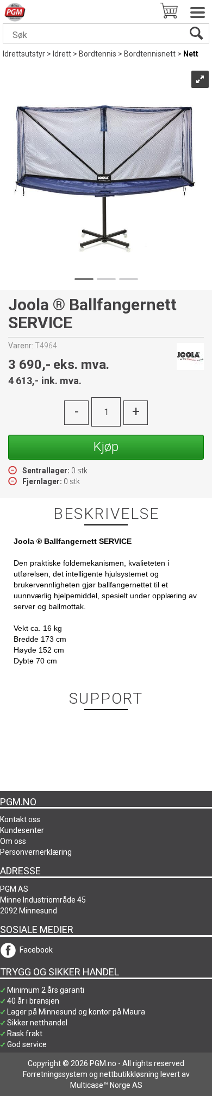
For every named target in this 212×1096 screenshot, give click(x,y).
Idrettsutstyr (24, 53)
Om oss (13, 841)
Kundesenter (22, 830)
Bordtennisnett (150, 53)
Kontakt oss (20, 819)
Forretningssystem (55, 1074)
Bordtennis (97, 53)
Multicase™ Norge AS (106, 1085)
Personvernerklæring (36, 852)
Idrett (62, 53)
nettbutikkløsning (129, 1074)
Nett (190, 53)
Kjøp (106, 446)
